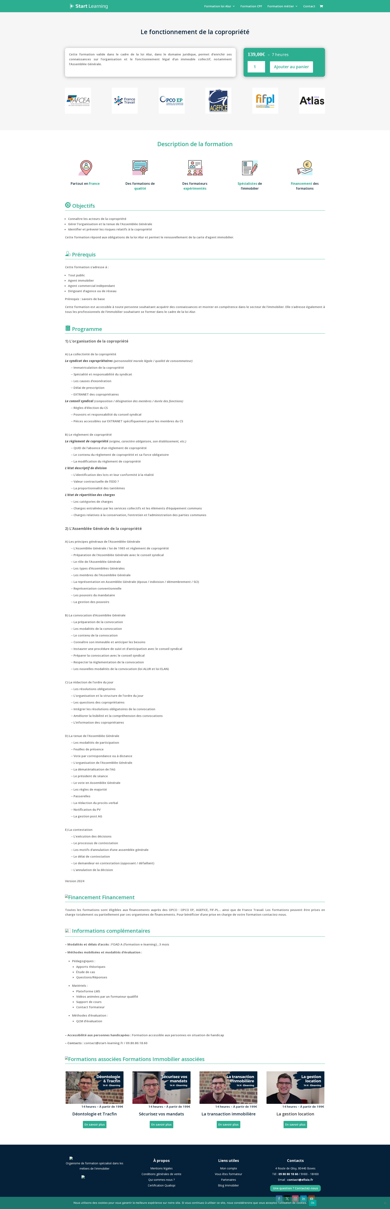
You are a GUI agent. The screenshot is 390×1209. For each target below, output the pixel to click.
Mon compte (228, 1168)
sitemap (228, 1193)
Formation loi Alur (217, 6)
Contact (309, 6)
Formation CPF (251, 6)
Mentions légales (161, 1168)
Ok (313, 1202)
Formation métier (281, 6)
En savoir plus (94, 1124)
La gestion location (295, 1114)
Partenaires (228, 1180)
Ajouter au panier (291, 66)
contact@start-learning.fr (103, 1043)
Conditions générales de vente (161, 1174)
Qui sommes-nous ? (161, 1180)
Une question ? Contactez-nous (295, 1188)
